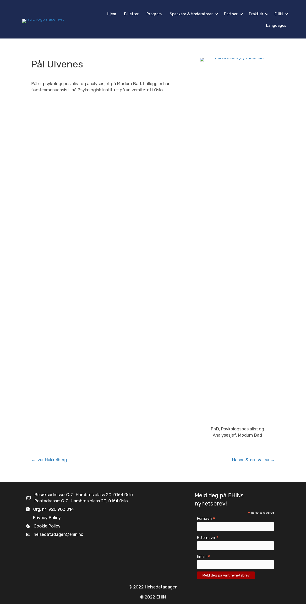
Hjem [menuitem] (111, 14)
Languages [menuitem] (276, 25)
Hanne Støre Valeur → (253, 459)
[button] (216, 14)
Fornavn (206, 518)
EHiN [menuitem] (278, 14)
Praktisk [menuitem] (256, 14)
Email (203, 556)
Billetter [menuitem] (131, 14)
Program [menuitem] (154, 14)
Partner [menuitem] (231, 14)
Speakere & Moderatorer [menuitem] (191, 14)
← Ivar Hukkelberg (49, 459)
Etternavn (208, 537)
